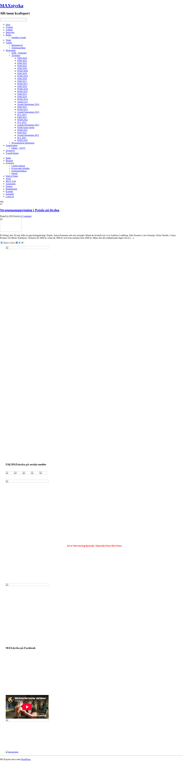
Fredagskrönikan (19, 171)
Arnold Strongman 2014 (28, 104)
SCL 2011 (21, 138)
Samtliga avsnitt (18, 37)
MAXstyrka (11, 5)
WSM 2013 (22, 109)
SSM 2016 (22, 86)
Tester (8, 40)
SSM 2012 (22, 117)
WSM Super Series (25, 127)
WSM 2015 (22, 91)
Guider (9, 42)
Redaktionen (11, 189)
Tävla (8, 178)
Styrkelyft (10, 150)
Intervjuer (10, 32)
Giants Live (22, 102)
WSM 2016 (22, 89)
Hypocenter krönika (20, 168)
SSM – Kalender (19, 53)
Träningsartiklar (18, 48)
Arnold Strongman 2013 (28, 112)
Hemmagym (17, 45)
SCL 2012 (21, 122)
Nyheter (9, 27)
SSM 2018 (22, 78)
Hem (8, 24)
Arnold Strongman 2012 (28, 125)
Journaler (10, 194)
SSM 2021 (22, 66)
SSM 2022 (22, 63)
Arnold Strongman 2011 (28, 135)
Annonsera (11, 184)
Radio (8, 35)
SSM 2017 (22, 81)
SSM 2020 (22, 68)
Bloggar (9, 160)
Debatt (14, 173)
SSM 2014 (22, 96)
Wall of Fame (12, 176)
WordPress (26, 759)
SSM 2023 (22, 60)
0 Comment (26, 216)
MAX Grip (11, 181)
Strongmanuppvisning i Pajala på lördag (29, 210)
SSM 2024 (22, 58)
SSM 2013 (22, 107)
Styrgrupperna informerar (22, 143)
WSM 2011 (22, 130)
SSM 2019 (22, 73)
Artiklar (9, 30)
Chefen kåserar (18, 166)
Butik (8, 158)
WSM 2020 (22, 71)
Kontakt (9, 191)
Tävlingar (15, 55)
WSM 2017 (22, 84)
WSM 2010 (22, 140)
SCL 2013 (21, 114)
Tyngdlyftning (12, 153)
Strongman (11, 50)
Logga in (10, 196)
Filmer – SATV (18, 148)
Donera (9, 186)
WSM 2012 (22, 120)
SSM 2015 (22, 94)
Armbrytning (11, 145)
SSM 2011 (22, 132)
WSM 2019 (22, 76)
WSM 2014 (22, 99)
